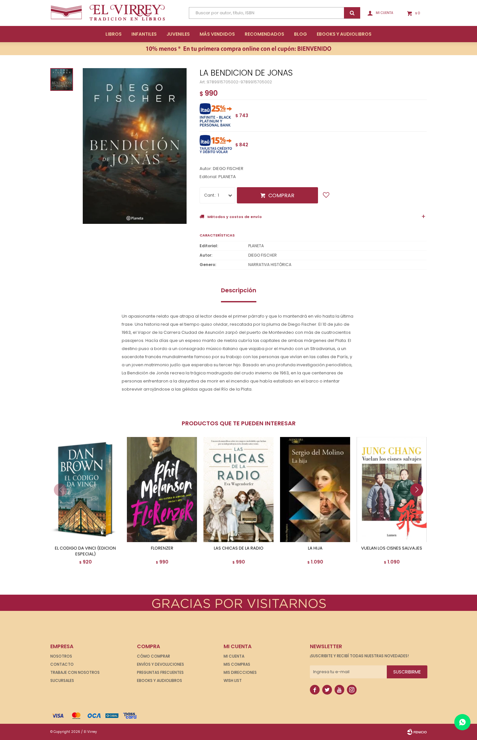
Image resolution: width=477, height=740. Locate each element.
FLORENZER (162, 548)
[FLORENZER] (162, 489)
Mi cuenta (234, 656)
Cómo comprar (153, 656)
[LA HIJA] (315, 489)
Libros (113, 34)
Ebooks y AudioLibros (344, 34)
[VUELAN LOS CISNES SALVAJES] (392, 489)
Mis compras (237, 664)
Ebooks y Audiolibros (159, 680)
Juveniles (178, 34)
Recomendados (264, 34)
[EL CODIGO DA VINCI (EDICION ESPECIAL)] (85, 489)
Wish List (233, 680)
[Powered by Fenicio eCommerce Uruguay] (417, 732)
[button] (419, 503)
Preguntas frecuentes (160, 672)
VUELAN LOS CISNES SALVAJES (391, 548)
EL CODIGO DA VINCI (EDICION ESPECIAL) (85, 551)
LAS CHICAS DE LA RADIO (238, 548)
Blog (300, 34)
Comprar (281, 195)
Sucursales (62, 680)
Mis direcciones (240, 672)
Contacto (62, 664)
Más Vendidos (217, 34)
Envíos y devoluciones (160, 664)
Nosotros (61, 656)
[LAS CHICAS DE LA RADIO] (238, 489)
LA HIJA (315, 548)
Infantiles (144, 34)
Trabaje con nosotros (75, 672)
